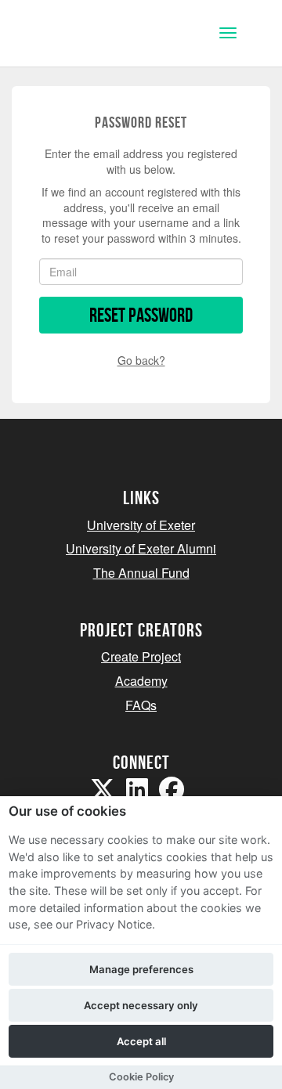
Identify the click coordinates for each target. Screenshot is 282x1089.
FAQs (141, 705)
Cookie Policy (141, 1077)
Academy (141, 681)
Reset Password (141, 315)
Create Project (141, 656)
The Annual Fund (141, 573)
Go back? (141, 360)
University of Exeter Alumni (141, 548)
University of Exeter (141, 525)
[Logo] (89, 34)
